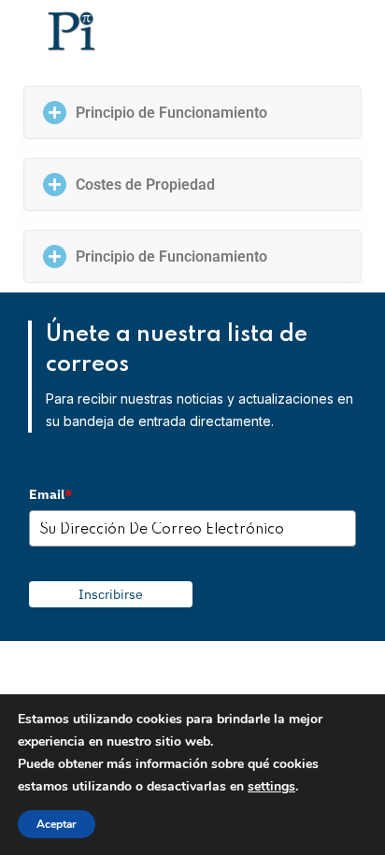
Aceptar (56, 824)
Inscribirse (110, 594)
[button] (192, 112)
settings (271, 786)
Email (50, 494)
